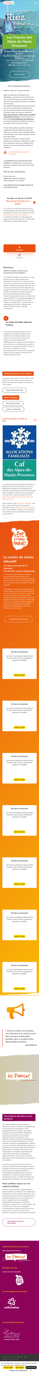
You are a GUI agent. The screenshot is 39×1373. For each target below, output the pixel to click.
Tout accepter (8, 1367)
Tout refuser (20, 1367)
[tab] (19, 248)
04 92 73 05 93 (12, 60)
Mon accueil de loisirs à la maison (15, 215)
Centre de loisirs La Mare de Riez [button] (14, 419)
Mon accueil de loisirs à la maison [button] (17, 202)
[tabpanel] (19, 311)
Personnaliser (31, 1367)
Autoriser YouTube (19, 675)
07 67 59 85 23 (26, 60)
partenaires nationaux (22, 507)
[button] (36, 3)
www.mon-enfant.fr (24, 503)
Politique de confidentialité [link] (18, 1370)
